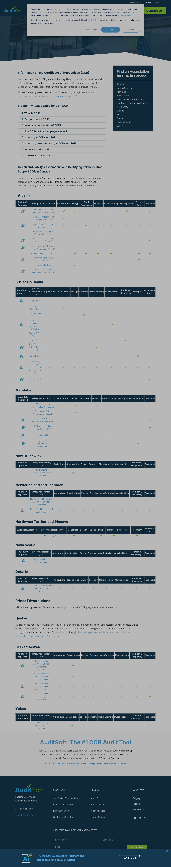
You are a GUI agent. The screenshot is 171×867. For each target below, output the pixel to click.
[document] (85, 433)
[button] (167, 850)
